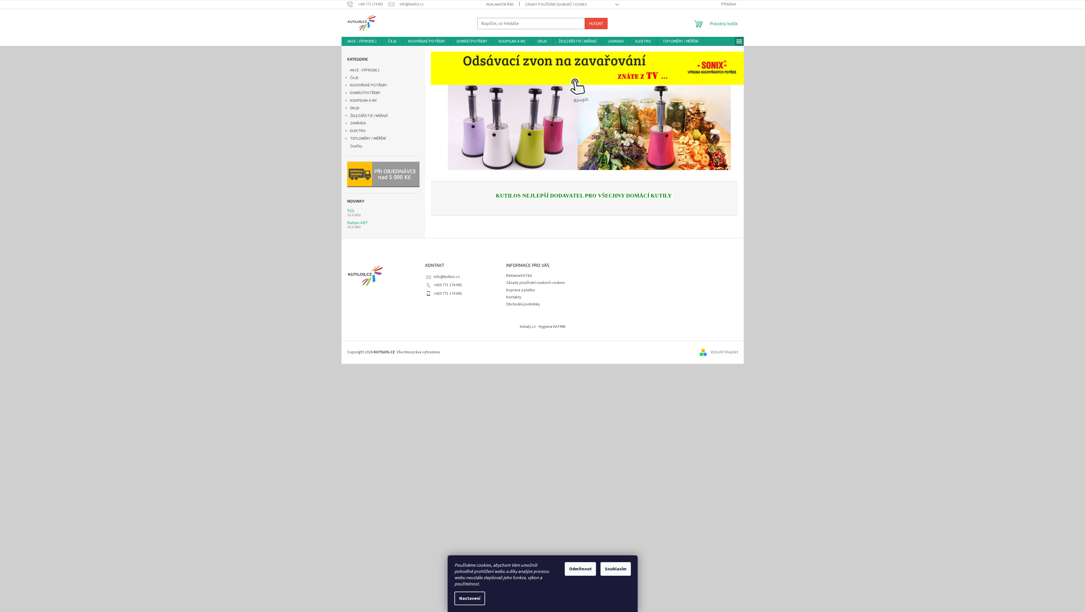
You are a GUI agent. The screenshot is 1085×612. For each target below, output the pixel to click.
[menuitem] (362, 41)
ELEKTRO (358, 131)
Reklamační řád (500, 4)
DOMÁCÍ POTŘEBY (365, 93)
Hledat (596, 23)
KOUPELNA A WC (363, 100)
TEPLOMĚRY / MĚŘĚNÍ (368, 138)
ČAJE (354, 78)
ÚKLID (354, 108)
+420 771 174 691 (448, 285)
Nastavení (469, 598)
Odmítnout (580, 569)
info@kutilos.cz (447, 277)
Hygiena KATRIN (552, 327)
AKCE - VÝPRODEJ (364, 70)
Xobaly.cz (528, 327)
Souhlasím (616, 569)
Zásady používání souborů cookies (556, 4)
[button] (454, 111)
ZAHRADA (358, 123)
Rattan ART (357, 222)
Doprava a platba (520, 290)
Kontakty (513, 297)
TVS (350, 211)
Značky (356, 146)
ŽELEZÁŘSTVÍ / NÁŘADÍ (369, 116)
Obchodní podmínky (523, 304)
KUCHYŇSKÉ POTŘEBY (368, 85)
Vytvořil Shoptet (724, 352)
